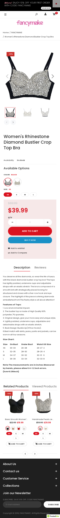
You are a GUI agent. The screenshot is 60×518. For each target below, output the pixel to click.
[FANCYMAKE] (30, 24)
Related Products (16, 386)
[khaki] (13, 428)
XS (8, 194)
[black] (7, 428)
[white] (24, 428)
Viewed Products (44, 386)
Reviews (40, 267)
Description (22, 267)
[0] (54, 15)
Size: (7, 189)
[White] (17, 182)
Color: (10, 174)
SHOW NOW (46, 8)
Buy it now (30, 240)
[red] (18, 428)
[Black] (8, 182)
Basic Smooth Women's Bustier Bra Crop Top (26, 419)
